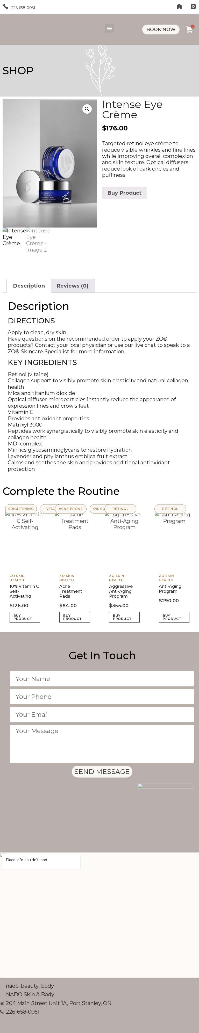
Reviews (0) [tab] (72, 286)
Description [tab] (29, 286)
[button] (109, 28)
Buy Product (124, 193)
